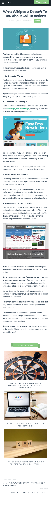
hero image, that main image (17, 109)
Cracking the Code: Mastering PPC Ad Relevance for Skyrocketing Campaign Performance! (25, 385)
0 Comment (27, 21)
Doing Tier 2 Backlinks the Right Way (29, 493)
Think (37, 21)
